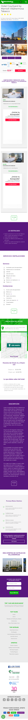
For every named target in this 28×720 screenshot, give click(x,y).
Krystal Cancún (14, 638)
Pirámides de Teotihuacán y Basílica (14, 618)
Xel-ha (14, 616)
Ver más (14, 482)
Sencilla (4, 164)
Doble (4, 99)
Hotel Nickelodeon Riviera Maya (14, 634)
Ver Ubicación (15, 19)
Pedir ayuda (14, 541)
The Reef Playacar (14, 651)
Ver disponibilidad (12, 119)
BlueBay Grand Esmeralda (14, 647)
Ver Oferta (20, 70)
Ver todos (14, 310)
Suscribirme (14, 593)
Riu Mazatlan (14, 632)
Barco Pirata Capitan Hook (14, 623)
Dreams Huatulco (14, 645)
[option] (12, 126)
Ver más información (12, 106)
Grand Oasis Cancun (14, 630)
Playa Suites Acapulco (14, 654)
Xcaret (14, 614)
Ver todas (14, 217)
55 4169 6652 (17, 181)
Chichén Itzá (14, 621)
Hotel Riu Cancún (14, 636)
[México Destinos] (7, 2)
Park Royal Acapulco (14, 649)
